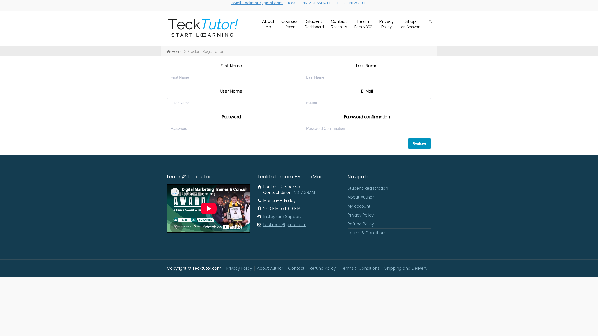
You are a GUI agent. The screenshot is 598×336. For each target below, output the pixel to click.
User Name (231, 91)
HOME (292, 3)
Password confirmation (367, 117)
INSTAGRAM (304, 192)
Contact (339, 24)
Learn (363, 24)
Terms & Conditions (367, 233)
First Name (231, 66)
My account (359, 206)
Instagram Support (283, 216)
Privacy (386, 24)
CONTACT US (355, 3)
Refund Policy (361, 224)
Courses (289, 24)
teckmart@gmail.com (284, 225)
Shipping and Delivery (405, 268)
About (268, 24)
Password (231, 117)
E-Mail (367, 91)
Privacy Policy (361, 215)
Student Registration (368, 188)
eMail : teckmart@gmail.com (257, 3)
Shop (410, 24)
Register (419, 143)
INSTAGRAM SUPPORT (321, 3)
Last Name (366, 66)
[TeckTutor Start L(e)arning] (205, 28)
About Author (361, 197)
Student (314, 24)
